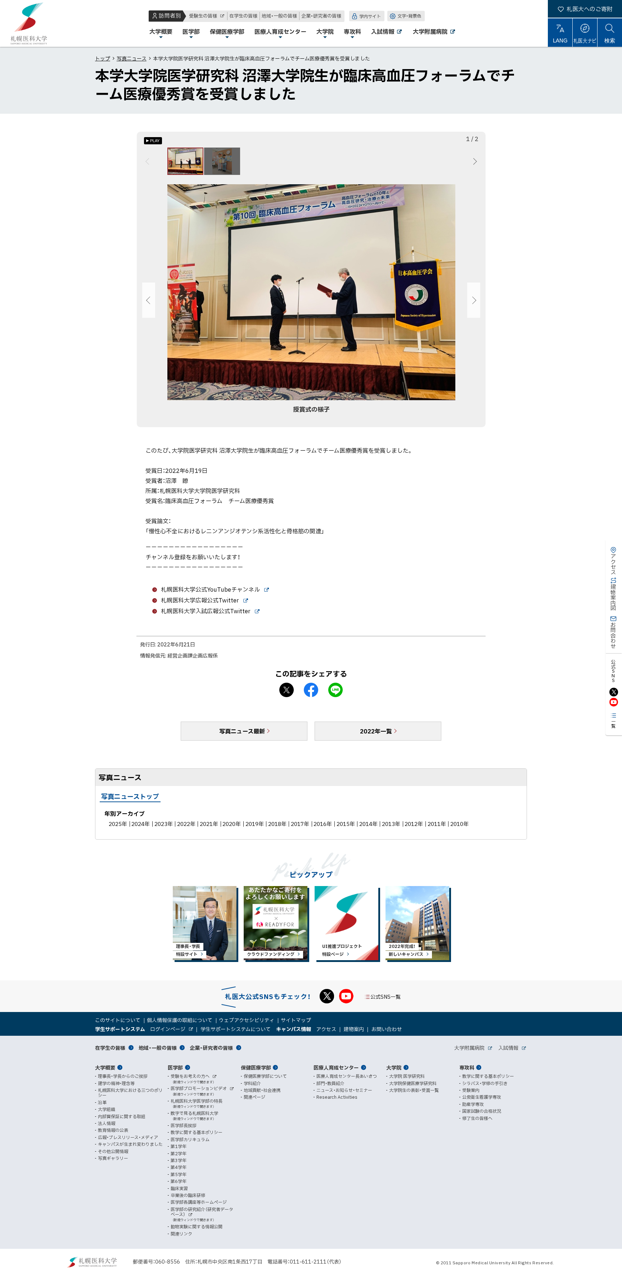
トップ (102, 58)
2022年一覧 (376, 731)
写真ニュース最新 (242, 731)
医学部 (175, 1067)
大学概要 (105, 1067)
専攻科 (466, 1067)
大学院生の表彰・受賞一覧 (414, 1090)
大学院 (393, 1067)
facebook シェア (311, 690)
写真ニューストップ (130, 796)
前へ (148, 161)
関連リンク (181, 1233)
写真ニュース (132, 58)
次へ (473, 161)
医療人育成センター (336, 1067)
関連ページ (254, 1096)
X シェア (286, 690)
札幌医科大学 (29, 23)
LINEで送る (335, 690)
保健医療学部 (256, 1067)
